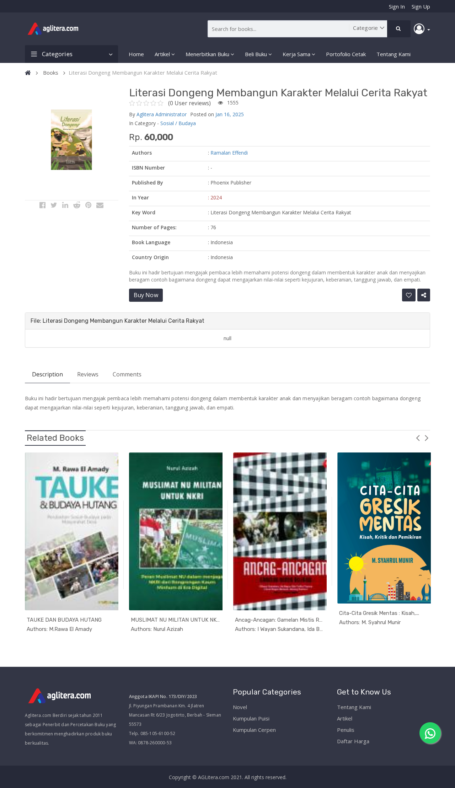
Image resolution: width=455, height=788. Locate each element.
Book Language (151, 242)
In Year (140, 197)
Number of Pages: (154, 227)
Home (136, 54)
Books (50, 72)
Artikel (162, 54)
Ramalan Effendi (229, 152)
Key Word (143, 212)
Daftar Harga (353, 741)
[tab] (227, 321)
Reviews (87, 374)
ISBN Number (148, 167)
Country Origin (150, 257)
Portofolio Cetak (346, 54)
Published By (147, 182)
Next (426, 437)
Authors (142, 152)
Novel (240, 707)
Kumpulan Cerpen (254, 729)
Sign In (397, 6)
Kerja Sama (296, 54)
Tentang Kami (393, 54)
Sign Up (421, 6)
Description (47, 374)
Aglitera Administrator (161, 114)
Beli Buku (256, 54)
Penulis (345, 729)
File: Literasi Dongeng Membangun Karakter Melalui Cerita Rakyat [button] (117, 320)
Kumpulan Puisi (251, 718)
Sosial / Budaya (178, 123)
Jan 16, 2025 (229, 114)
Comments (127, 374)
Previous (417, 437)
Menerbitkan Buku (207, 54)
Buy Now (146, 295)
